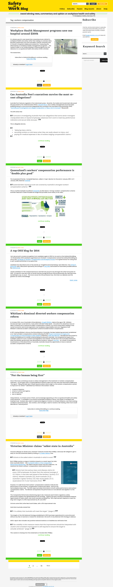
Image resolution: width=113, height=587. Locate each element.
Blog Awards (89, 9)
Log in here (29, 64)
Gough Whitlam (47, 322)
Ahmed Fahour (42, 105)
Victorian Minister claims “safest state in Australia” (42, 446)
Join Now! (95, 39)
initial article (16, 268)
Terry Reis (47, 266)
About (98, 9)
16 (42, 566)
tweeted (27, 181)
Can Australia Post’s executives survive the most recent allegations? (42, 96)
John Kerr (56, 340)
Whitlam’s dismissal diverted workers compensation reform (42, 315)
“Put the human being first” (27, 375)
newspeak (36, 191)
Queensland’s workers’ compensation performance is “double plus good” (42, 172)
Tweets (79, 9)
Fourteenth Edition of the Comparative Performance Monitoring (31, 463)
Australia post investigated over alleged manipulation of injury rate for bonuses (36, 108)
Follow (62, 9)
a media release (45, 453)
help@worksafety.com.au (92, 35)
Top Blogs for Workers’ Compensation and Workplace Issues (36, 259)
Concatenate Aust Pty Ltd (48, 586)
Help (105, 9)
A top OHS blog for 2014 (24, 251)
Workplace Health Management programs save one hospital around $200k (41, 32)
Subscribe (102, 4)
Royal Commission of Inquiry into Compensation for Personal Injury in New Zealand (40, 334)
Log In (93, 4)
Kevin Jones (21, 27)
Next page (48, 565)
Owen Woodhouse (53, 335)
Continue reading (57, 141)
